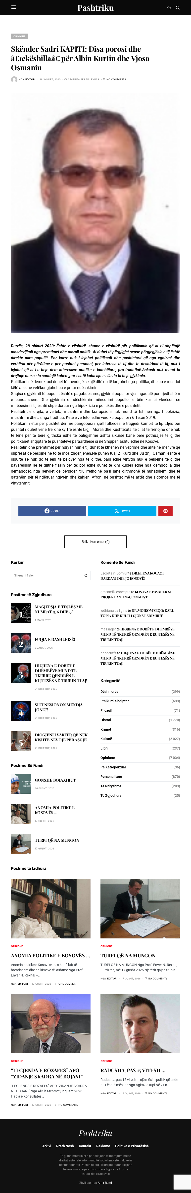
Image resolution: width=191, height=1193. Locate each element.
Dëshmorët (109, 692)
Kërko (86, 575)
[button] (13, 7)
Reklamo (103, 1146)
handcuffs (108, 653)
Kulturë (106, 739)
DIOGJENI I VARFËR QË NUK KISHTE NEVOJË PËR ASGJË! (61, 737)
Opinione (19, 36)
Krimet (105, 729)
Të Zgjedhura (111, 795)
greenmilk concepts (115, 592)
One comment (68, 983)
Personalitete (111, 777)
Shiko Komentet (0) (96, 542)
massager (108, 629)
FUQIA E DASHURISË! (55, 639)
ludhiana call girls (113, 611)
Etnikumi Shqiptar (114, 701)
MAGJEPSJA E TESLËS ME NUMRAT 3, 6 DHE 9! (59, 609)
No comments (116, 79)
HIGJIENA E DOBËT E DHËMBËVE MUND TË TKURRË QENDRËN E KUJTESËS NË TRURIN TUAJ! (61, 673)
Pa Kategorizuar (113, 767)
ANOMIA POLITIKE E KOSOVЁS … (55, 810)
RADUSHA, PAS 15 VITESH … (133, 1070)
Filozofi (106, 710)
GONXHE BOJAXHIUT (55, 780)
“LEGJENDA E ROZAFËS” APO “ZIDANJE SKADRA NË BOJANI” (47, 1073)
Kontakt (85, 1146)
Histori (105, 720)
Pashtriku (95, 7)
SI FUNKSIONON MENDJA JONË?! (59, 707)
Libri (104, 748)
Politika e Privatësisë (132, 1146)
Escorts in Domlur (114, 573)
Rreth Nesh (65, 1146)
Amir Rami (105, 1183)
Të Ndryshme (110, 786)
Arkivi (46, 1146)
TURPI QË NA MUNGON (57, 840)
